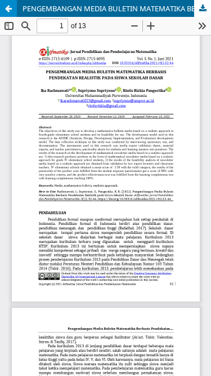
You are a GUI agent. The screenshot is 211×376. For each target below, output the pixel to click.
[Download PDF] (202, 8)
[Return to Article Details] (8, 8)
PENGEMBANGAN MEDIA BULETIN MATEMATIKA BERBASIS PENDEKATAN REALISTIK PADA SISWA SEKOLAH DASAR (117, 8)
